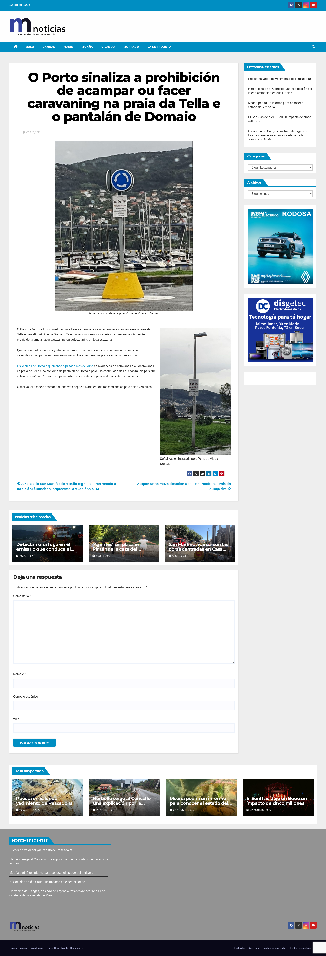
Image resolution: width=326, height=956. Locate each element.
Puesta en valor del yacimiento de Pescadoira (279, 78)
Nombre (19, 674)
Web (16, 719)
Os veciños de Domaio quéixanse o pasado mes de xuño (55, 366)
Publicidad (239, 948)
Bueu (30, 47)
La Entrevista (159, 47)
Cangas (48, 47)
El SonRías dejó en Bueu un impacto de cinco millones (276, 801)
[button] (313, 46)
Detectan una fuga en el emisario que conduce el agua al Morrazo (43, 549)
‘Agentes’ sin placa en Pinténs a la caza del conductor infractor (116, 549)
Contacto (254, 948)
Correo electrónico (26, 696)
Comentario (22, 596)
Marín (68, 47)
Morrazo (131, 47)
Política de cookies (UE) (303, 948)
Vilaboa (108, 47)
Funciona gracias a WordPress (26, 948)
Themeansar (76, 948)
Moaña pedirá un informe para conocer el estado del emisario (199, 803)
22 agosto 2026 (30, 810)
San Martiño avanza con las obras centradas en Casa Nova (198, 549)
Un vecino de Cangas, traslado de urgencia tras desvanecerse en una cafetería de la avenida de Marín (278, 135)
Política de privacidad (274, 948)
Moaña (87, 47)
